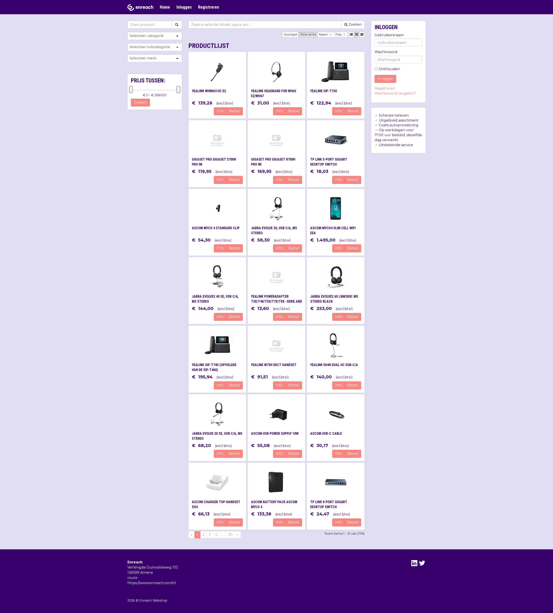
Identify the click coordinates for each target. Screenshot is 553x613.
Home (165, 7)
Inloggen (184, 7)
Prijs (338, 34)
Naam (324, 34)
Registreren (208, 7)
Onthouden (389, 69)
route (132, 578)
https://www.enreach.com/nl (151, 583)
